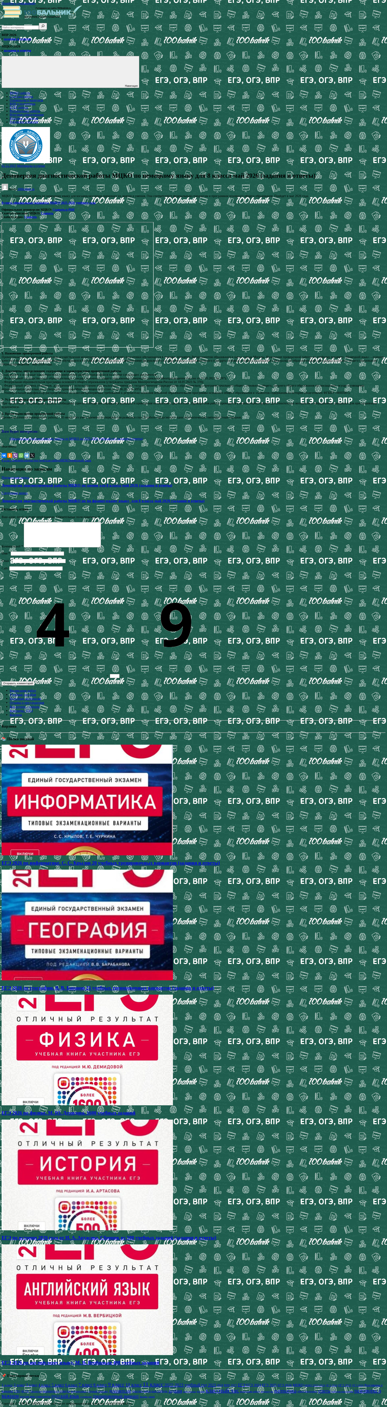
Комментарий (12, 546)
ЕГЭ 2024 (253, 1385)
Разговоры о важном (24, 122)
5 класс (58, 1384)
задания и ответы (17, 39)
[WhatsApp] (21, 455)
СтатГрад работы (21, 96)
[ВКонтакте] (4, 455)
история (201, 1391)
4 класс (44, 1385)
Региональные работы (25, 111)
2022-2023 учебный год (185, 1384)
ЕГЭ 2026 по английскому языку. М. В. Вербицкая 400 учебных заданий (80, 1362)
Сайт (5, 568)
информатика (189, 1391)
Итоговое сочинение (24, 118)
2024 (220, 1385)
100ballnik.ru (26, 189)
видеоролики (79, 1391)
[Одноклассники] (9, 455)
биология (36, 1391)
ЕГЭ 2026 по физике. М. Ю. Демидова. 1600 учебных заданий (68, 1112)
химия (151, 1396)
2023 (212, 1385)
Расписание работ (23, 691)
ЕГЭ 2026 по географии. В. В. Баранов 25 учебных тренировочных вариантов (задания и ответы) (108, 987)
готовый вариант (97, 1391)
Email (6, 561)
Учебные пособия (23, 695)
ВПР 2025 (230, 1385)
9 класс (116, 1384)
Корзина (16, 715)
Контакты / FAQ (21, 711)
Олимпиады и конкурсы (26, 100)
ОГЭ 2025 (344, 1385)
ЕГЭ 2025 (269, 1385)
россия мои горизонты (35, 1396)
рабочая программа (342, 1391)
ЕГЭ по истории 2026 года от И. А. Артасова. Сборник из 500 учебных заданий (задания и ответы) (109, 1237)
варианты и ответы (56, 1391)
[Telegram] (26, 455)
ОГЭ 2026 (358, 1385)
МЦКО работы (20, 93)
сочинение (86, 1396)
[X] (32, 455)
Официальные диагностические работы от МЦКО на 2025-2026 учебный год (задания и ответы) (76, 438)
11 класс (153, 1384)
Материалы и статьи (31, 165)
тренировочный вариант (116, 1396)
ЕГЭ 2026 (285, 1385)
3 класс (31, 1385)
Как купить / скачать (25, 707)
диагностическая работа (43, 460)
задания (175, 1390)
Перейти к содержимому (19, 3)
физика (144, 1396)
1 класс (7, 1385)
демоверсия (19, 460)
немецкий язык (80, 460)
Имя (6, 553)
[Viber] (15, 455)
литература (266, 1391)
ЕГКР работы (19, 107)
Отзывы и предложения (27, 703)
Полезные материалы (25, 699)
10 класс (133, 1384)
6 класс (71, 1385)
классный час (222, 1390)
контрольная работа (250, 1391)
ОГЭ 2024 (331, 1385)
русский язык (65, 1396)
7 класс (85, 1384)
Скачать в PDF (64, 209)
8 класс (6, 460)
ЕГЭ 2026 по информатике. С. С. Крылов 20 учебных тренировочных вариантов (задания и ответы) (111, 862)
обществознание (307, 1391)
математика (285, 1390)
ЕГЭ (241, 1385)
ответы (324, 1390)
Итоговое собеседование (27, 114)
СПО (17, 1391)
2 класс (19, 1385)
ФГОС (25, 1391)
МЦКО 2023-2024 (314, 1385)
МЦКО (65, 460)
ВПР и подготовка (22, 103)
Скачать (47, 213)
